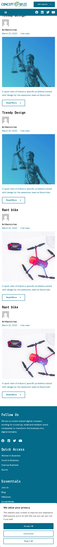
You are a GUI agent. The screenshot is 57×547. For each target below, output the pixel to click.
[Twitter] (47, 12)
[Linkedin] (42, 12)
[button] (6, 12)
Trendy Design (13, 113)
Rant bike (10, 210)
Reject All (28, 541)
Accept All (28, 526)
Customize (28, 533)
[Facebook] (36, 12)
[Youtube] (53, 12)
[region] (28, 525)
